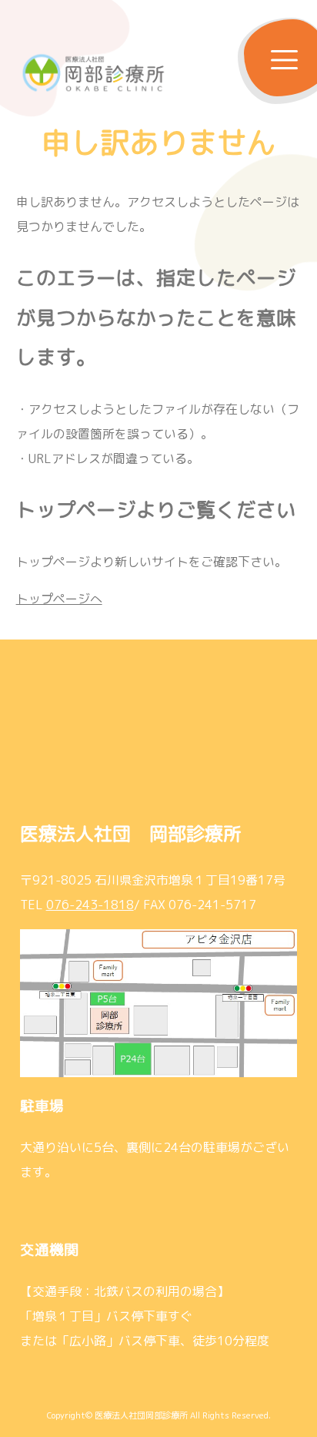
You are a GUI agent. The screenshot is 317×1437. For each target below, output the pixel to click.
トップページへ (59, 598)
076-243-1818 (90, 904)
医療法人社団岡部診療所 (141, 1415)
